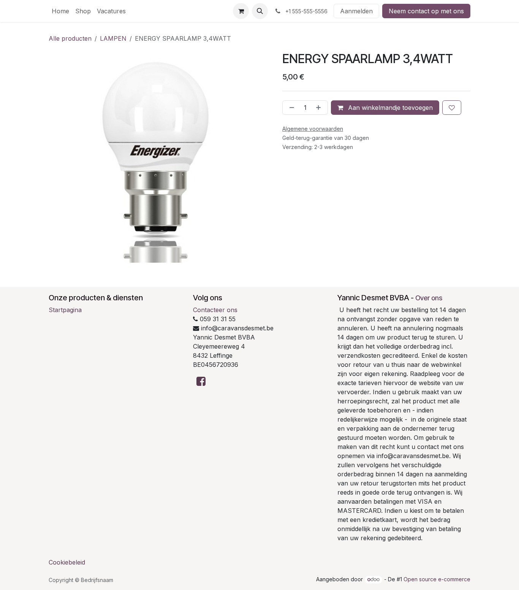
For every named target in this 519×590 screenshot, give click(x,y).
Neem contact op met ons (426, 11)
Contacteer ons (215, 310)
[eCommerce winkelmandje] (241, 11)
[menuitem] (60, 11)
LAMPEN (113, 38)
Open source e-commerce (436, 579)
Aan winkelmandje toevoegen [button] (389, 107)
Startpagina (65, 310)
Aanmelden (356, 11)
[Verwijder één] (290, 107)
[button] (260, 11)
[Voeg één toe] (320, 107)
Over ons (428, 298)
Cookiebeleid (67, 562)
